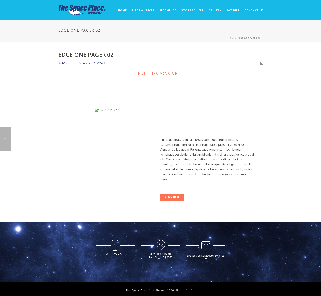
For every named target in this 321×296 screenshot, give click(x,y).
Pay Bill (233, 10)
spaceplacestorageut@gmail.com (206, 257)
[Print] (261, 63)
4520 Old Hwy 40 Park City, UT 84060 (160, 255)
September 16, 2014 (91, 63)
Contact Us (254, 10)
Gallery (215, 10)
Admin (65, 63)
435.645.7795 (115, 254)
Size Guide (167, 10)
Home (122, 10)
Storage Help (192, 10)
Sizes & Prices (143, 10)
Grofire (190, 290)
